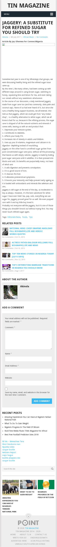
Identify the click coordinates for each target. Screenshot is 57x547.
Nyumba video (8, 447)
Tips (31, 217)
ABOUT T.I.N (25, 534)
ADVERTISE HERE (19, 541)
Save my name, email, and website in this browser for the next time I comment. (27, 393)
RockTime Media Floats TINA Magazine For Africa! (26, 431)
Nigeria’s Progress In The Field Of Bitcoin (22, 427)
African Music (28, 37)
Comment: (10, 327)
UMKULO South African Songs (30, 544)
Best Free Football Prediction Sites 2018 (21, 434)
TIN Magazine (28, 5)
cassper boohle (8, 450)
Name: (8, 353)
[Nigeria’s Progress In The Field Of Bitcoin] (46, 484)
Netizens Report (9, 452)
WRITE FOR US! (19, 538)
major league (7, 455)
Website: (8, 378)
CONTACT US (41, 534)
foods (24, 217)
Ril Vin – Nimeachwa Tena (13, 441)
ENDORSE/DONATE (38, 538)
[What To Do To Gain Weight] (28, 484)
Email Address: (12, 365)
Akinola (5, 37)
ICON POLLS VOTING (40, 541)
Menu (6, 14)
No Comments (42, 37)
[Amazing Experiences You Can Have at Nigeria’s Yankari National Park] (10, 487)
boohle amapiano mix (11, 458)
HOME (13, 534)
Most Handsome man (11, 444)
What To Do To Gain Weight (16, 423)
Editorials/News (13, 217)
